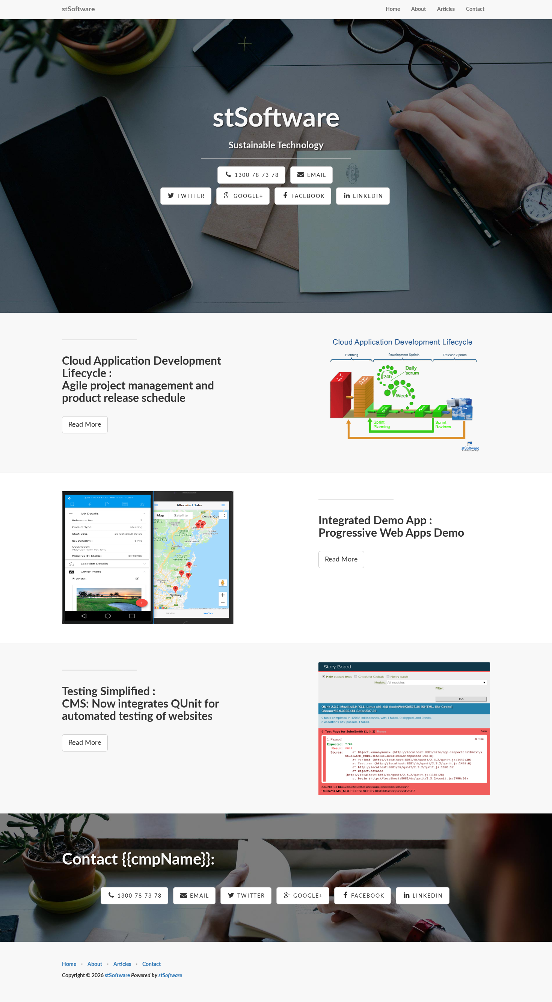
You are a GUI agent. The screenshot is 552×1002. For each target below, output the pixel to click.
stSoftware (78, 9)
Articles (446, 9)
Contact (475, 9)
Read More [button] (84, 424)
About (418, 9)
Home (393, 9)
